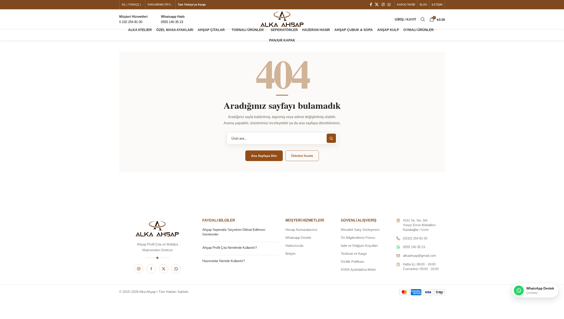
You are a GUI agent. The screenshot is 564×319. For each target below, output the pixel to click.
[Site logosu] (282, 19)
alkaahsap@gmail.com (419, 255)
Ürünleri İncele (302, 156)
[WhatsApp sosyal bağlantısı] (389, 4)
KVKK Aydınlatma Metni (358, 269)
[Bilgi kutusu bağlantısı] (173, 19)
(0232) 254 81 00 (415, 238)
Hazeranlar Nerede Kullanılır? (223, 261)
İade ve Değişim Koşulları (359, 245)
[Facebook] (151, 268)
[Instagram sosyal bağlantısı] (383, 4)
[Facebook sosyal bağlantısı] (371, 4)
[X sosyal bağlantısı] (377, 4)
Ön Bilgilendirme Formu (358, 237)
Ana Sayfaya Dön (264, 156)
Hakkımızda (294, 245)
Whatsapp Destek (298, 237)
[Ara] (422, 19)
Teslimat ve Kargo (354, 253)
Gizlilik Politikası (352, 261)
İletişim (290, 253)
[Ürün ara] (331, 138)
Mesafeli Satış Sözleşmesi (360, 229)
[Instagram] (138, 268)
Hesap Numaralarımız (301, 229)
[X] (163, 268)
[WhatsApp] (176, 268)
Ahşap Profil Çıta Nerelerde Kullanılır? (229, 247)
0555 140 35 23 (414, 247)
